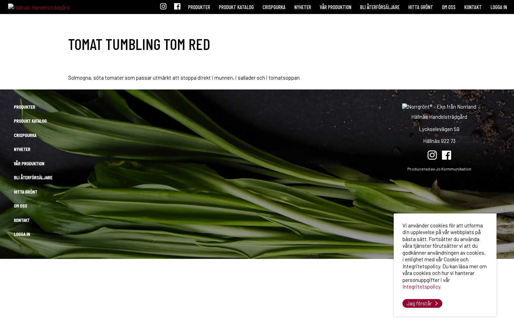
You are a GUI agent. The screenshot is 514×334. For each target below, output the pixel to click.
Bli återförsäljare (380, 7)
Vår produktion (335, 7)
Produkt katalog (236, 7)
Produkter (199, 7)
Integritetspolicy (421, 286)
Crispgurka (274, 7)
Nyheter (302, 7)
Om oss (449, 7)
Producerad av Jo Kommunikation (439, 168)
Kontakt (473, 7)
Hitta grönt (420, 7)
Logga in (499, 7)
